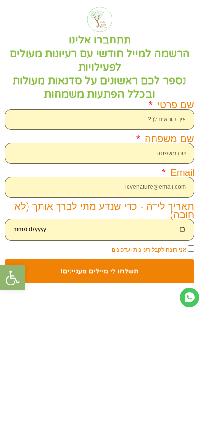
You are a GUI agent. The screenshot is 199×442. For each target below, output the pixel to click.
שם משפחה (168, 139)
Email (181, 173)
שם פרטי (174, 105)
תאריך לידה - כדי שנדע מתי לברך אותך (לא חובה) (104, 210)
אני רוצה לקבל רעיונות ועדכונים (149, 249)
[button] (12, 277)
